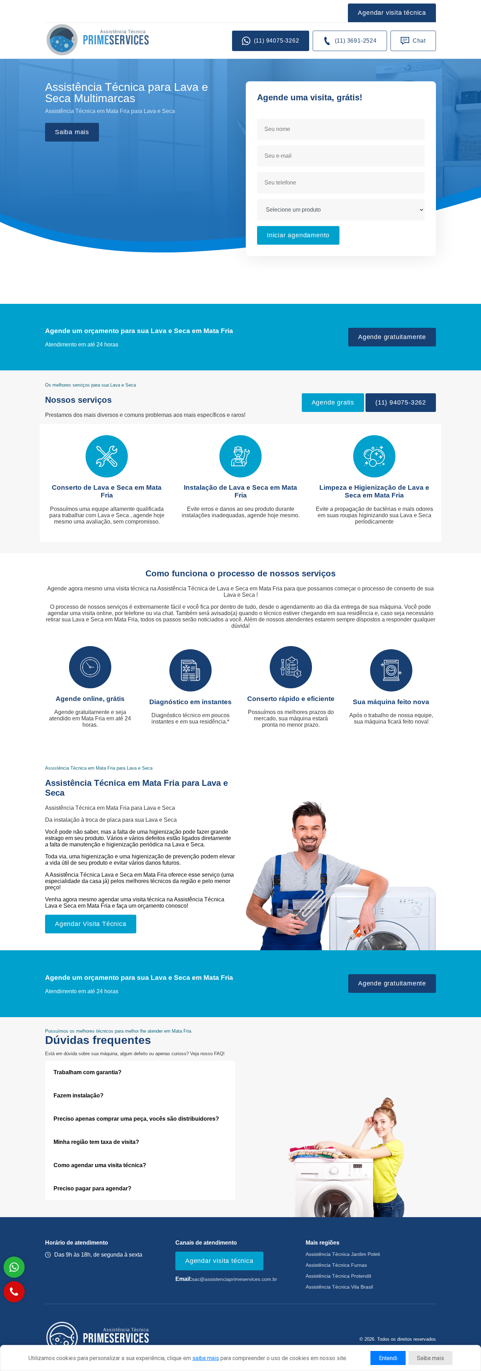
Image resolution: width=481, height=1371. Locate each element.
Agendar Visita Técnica (90, 923)
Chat (419, 41)
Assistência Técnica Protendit (338, 1276)
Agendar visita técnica (392, 12)
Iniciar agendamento (298, 235)
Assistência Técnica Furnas (336, 1265)
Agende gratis (333, 402)
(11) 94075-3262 (276, 41)
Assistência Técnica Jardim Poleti (343, 1254)
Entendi (388, 1358)
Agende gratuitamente (392, 336)
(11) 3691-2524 (356, 41)
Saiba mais (72, 132)
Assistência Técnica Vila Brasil (339, 1287)
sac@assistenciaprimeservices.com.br (234, 1279)
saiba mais (205, 1358)
